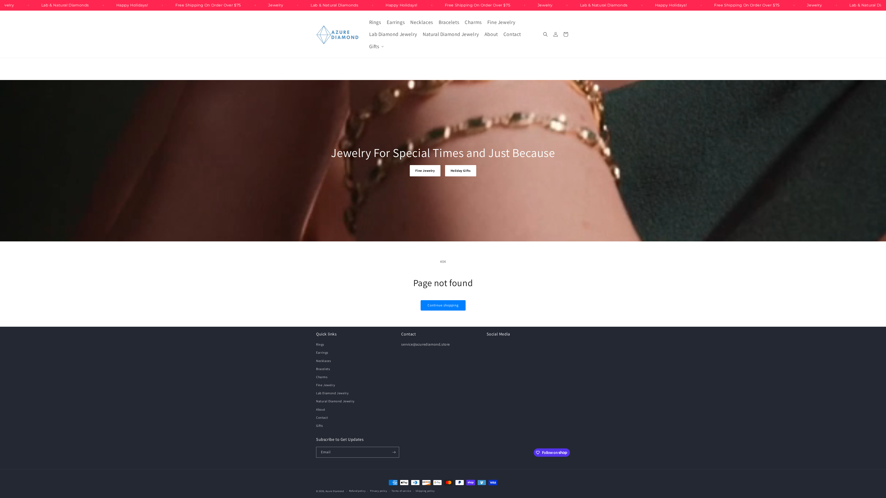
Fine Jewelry (425, 171)
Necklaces (323, 361)
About (320, 409)
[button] (376, 46)
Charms (322, 377)
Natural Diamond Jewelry (335, 401)
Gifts (319, 426)
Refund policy (357, 490)
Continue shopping (443, 305)
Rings (320, 344)
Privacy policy (378, 490)
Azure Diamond (335, 491)
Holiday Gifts (461, 171)
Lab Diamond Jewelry (332, 393)
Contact (322, 417)
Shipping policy (425, 490)
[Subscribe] (394, 452)
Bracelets (323, 369)
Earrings (322, 352)
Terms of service (401, 490)
